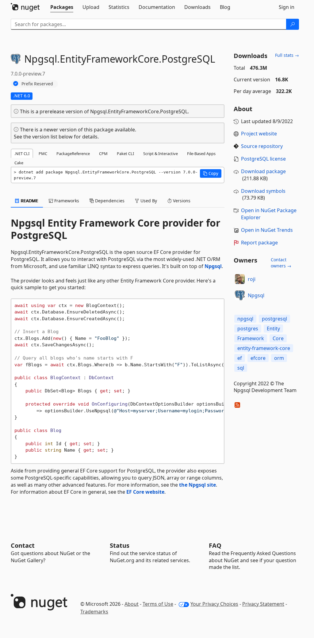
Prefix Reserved (37, 84)
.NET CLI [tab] (21, 153)
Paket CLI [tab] (125, 153)
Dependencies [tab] (109, 201)
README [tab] (29, 201)
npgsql (245, 318)
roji (251, 279)
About (131, 604)
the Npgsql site (197, 484)
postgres (247, 328)
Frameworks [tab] (66, 201)
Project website (259, 133)
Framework (250, 338)
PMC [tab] (43, 153)
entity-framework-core (263, 348)
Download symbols (263, 191)
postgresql (274, 318)
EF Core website (145, 491)
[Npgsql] (239, 295)
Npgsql (213, 266)
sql (240, 367)
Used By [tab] (148, 201)
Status (119, 545)
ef (239, 358)
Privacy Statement (263, 604)
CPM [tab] (103, 153)
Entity (273, 328)
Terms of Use (158, 604)
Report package (259, 242)
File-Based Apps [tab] (201, 153)
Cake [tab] (18, 162)
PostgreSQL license (263, 158)
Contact (23, 545)
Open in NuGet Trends (267, 230)
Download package (263, 171)
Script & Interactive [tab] (160, 153)
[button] (210, 173)
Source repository (262, 146)
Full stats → (287, 55)
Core (278, 338)
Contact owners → (281, 263)
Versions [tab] (181, 201)
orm (279, 358)
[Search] (292, 24)
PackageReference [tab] (73, 153)
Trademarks (94, 611)
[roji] (239, 279)
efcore (258, 358)
